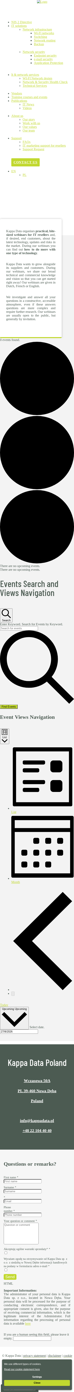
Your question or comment (20, 1221)
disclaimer (54, 1355)
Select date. (37, 1027)
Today (4, 1005)
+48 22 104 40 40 (37, 1130)
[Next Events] (13, 994)
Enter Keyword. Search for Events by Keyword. (31, 624)
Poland (37, 1100)
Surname (10, 1187)
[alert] (37, 566)
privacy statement (34, 1355)
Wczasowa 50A (37, 1080)
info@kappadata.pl (37, 1120)
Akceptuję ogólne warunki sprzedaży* (27, 1249)
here (28, 1323)
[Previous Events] (42, 989)
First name (11, 1177)
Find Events (9, 706)
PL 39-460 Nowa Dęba (37, 1091)
